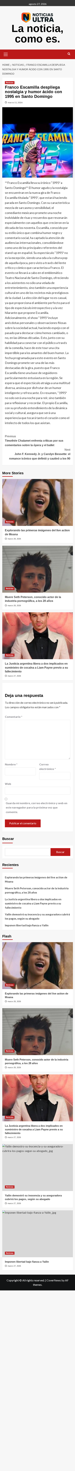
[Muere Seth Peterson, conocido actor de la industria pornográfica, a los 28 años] (37, 569)
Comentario (13, 716)
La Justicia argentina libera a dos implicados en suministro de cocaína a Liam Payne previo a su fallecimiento (36, 667)
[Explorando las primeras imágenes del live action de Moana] (37, 502)
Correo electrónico (47, 766)
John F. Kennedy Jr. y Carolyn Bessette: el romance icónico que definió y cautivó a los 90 (39, 454)
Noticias (9, 83)
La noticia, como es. (37, 34)
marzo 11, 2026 (15, 102)
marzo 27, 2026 (14, 676)
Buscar (8, 839)
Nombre (11, 764)
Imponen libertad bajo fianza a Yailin (26, 925)
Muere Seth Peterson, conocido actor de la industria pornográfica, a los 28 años (37, 890)
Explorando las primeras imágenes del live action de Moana (36, 879)
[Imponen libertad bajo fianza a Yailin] (37, 1233)
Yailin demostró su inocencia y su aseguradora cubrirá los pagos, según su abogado (37, 916)
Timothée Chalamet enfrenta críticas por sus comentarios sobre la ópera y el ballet (34, 441)
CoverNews (54, 1280)
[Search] (69, 54)
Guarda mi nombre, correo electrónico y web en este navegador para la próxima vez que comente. (36, 807)
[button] (5, 54)
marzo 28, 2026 (14, 539)
